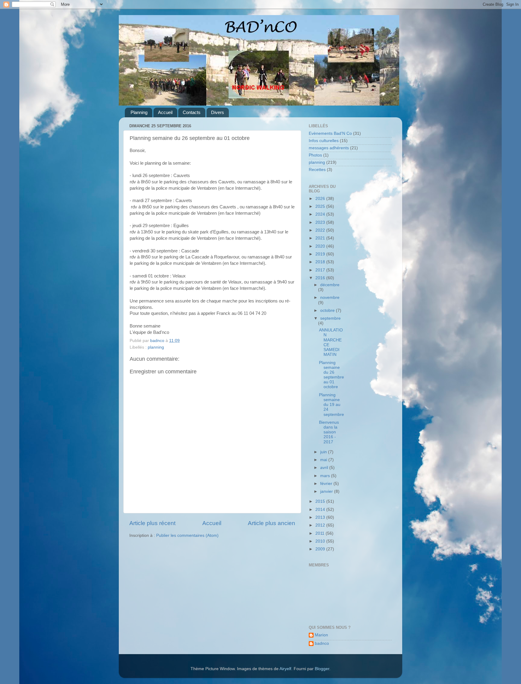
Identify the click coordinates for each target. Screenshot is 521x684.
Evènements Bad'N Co (330, 133)
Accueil (165, 112)
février (326, 483)
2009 (320, 549)
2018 (320, 262)
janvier (327, 491)
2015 (320, 501)
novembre (329, 297)
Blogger (322, 669)
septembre (330, 318)
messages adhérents (329, 148)
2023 (320, 222)
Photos (315, 155)
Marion (321, 635)
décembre (329, 285)
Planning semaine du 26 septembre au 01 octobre (331, 374)
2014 (320, 509)
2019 (320, 254)
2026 (320, 198)
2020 (320, 246)
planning (156, 347)
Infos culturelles (324, 140)
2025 (320, 206)
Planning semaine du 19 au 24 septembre (331, 405)
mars (325, 475)
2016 (320, 278)
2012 (320, 525)
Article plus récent (152, 523)
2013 (320, 517)
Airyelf (285, 669)
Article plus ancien (271, 523)
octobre (328, 310)
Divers (217, 112)
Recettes (317, 169)
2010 (320, 541)
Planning (139, 112)
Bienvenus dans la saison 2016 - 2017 (329, 432)
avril (324, 467)
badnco (322, 643)
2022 (320, 230)
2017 (320, 270)
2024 (320, 214)
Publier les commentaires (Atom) (187, 535)
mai (324, 460)
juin (324, 452)
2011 (320, 533)
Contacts (192, 112)
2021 (320, 238)
